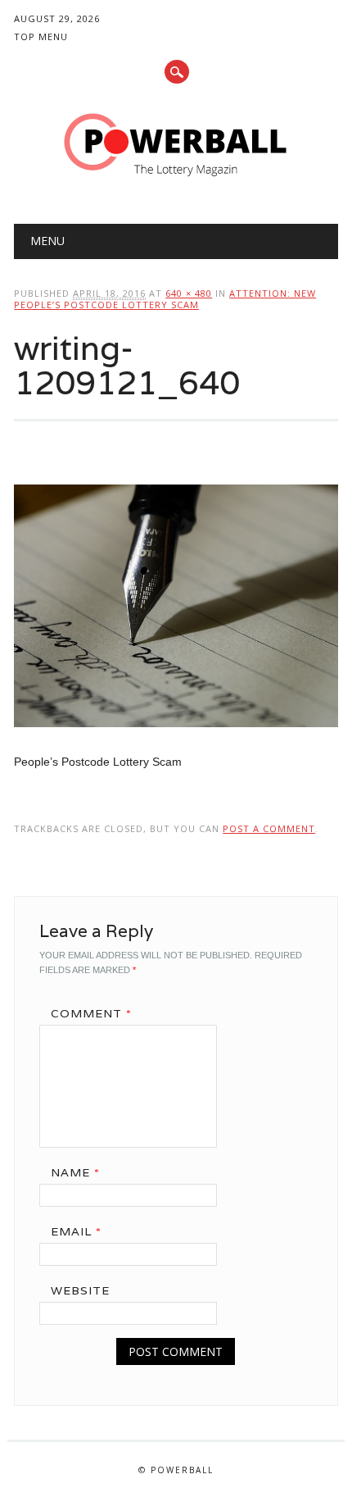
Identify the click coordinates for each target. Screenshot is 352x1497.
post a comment (269, 828)
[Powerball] (176, 182)
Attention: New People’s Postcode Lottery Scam (165, 299)
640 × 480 (188, 293)
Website (80, 1290)
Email (76, 1231)
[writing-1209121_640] (176, 742)
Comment (91, 1013)
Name (75, 1172)
